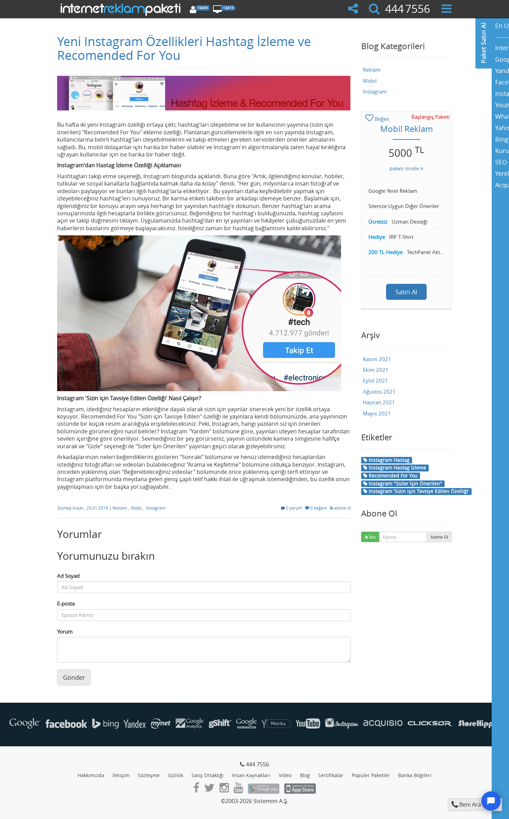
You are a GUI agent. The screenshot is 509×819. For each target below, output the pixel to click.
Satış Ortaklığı (207, 775)
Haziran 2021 (379, 402)
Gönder (74, 677)
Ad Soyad (68, 575)
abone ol (342, 508)
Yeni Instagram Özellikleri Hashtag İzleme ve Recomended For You (184, 48)
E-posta (66, 603)
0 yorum (294, 508)
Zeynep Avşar (70, 508)
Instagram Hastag (388, 460)
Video (285, 775)
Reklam (120, 508)
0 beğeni (318, 508)
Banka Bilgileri (414, 775)
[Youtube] (238, 789)
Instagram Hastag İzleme (396, 467)
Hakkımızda (91, 775)
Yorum (65, 631)
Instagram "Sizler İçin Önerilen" (404, 483)
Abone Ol (439, 537)
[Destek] (491, 801)
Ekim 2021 (376, 369)
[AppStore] (300, 789)
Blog (305, 775)
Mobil (136, 508)
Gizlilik (175, 775)
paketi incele (405, 168)
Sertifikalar (330, 775)
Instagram (156, 508)
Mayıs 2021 (377, 413)
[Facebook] (196, 789)
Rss (372, 537)
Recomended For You (392, 475)
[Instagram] (224, 789)
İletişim (121, 775)
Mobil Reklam (406, 128)
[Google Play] (263, 789)
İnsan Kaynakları (251, 775)
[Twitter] (209, 789)
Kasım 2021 (377, 359)
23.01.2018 (98, 508)
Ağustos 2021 (379, 391)
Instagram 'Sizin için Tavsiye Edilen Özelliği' (418, 491)
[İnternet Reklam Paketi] (122, 8)
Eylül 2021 (375, 380)
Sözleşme (149, 775)
